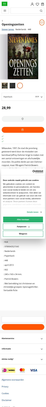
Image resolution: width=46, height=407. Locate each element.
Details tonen (32, 212)
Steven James (8, 29)
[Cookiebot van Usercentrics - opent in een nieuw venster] (32, 171)
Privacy (5, 386)
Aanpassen (21, 227)
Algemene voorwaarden (13, 379)
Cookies (5, 393)
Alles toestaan (23, 219)
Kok (6, 242)
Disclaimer (7, 400)
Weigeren (23, 234)
